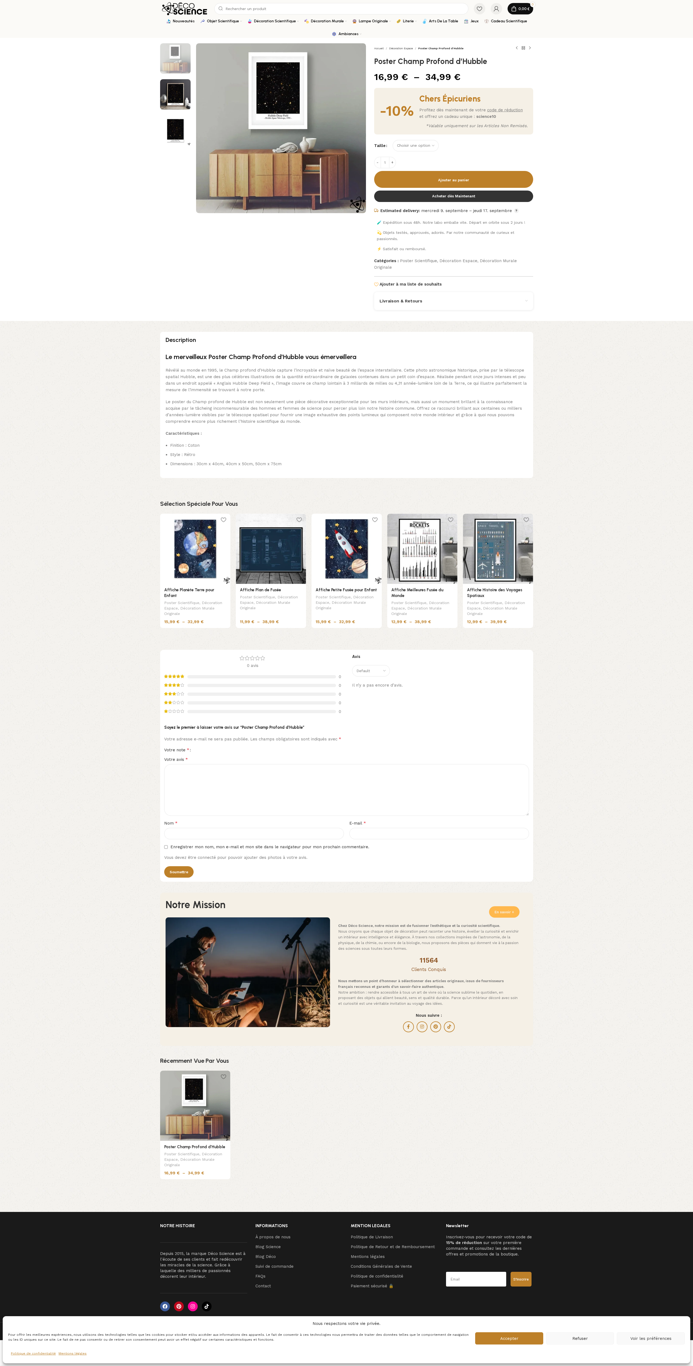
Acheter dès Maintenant (453, 196)
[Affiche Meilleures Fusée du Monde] (422, 549)
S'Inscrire (521, 1279)
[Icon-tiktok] (207, 1306)
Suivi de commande (274, 1266)
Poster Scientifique (418, 260)
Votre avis (176, 759)
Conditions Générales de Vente (381, 1266)
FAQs (260, 1276)
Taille (380, 145)
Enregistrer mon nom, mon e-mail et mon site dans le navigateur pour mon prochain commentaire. (269, 846)
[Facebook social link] (408, 1026)
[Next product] (530, 48)
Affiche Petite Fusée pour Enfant (346, 589)
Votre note (176, 750)
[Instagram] (193, 1306)
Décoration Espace (401, 48)
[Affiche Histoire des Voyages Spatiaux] (498, 549)
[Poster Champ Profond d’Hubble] (195, 1106)
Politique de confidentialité (33, 1353)
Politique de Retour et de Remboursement (393, 1246)
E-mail (357, 823)
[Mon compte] (496, 8)
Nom (171, 823)
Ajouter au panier (453, 180)
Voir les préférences (650, 1338)
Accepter (509, 1338)
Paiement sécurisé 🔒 (372, 1286)
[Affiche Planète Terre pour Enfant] (195, 549)
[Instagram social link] (422, 1026)
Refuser (580, 1338)
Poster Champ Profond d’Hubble (194, 1146)
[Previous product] (517, 48)
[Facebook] (165, 1306)
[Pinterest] (179, 1306)
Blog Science (268, 1246)
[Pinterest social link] (435, 1026)
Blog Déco (265, 1256)
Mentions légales (73, 1353)
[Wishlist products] (479, 8)
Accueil (379, 48)
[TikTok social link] (449, 1026)
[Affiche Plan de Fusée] (271, 549)
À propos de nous (273, 1237)
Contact (263, 1286)
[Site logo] (184, 8)
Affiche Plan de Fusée (260, 589)
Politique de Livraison (372, 1237)
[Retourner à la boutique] (523, 48)
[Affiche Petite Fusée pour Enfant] (347, 549)
